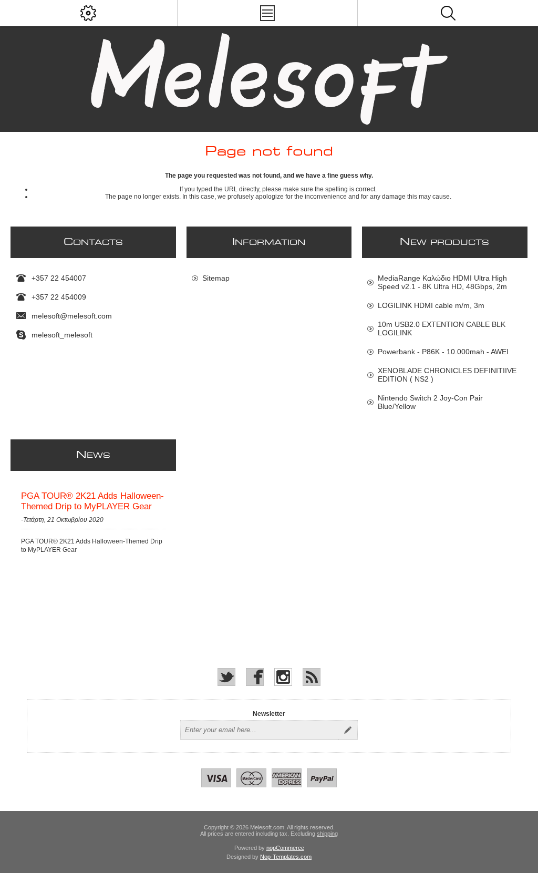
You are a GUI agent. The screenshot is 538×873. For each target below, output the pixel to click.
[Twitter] (226, 677)
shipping (327, 833)
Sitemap (216, 278)
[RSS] (311, 677)
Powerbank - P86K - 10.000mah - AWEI (443, 351)
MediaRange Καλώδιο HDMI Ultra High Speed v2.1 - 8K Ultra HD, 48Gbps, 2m (442, 282)
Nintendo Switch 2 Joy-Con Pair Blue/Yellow (430, 402)
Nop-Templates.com (286, 857)
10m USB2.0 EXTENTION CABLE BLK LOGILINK (441, 328)
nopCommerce (285, 848)
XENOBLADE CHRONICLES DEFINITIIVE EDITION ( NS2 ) (447, 374)
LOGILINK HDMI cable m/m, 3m (431, 305)
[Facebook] (254, 677)
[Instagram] (283, 677)
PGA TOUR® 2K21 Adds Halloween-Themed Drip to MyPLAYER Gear (92, 501)
